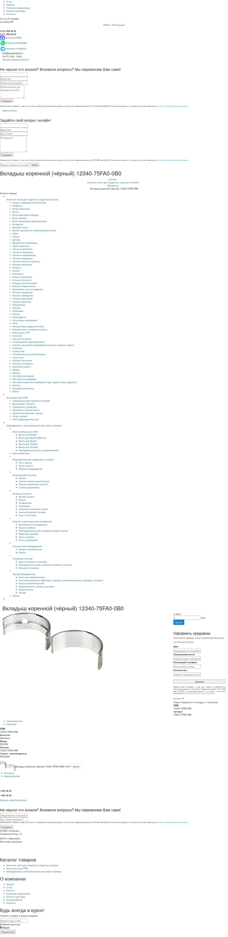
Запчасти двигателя (22, 248)
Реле (14, 323)
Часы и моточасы (27, 515)
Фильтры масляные (22, 360)
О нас (9, 1)
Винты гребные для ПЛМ (25, 431)
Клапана (16, 267)
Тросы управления (28, 539)
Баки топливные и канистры (33, 561)
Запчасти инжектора (22, 252)
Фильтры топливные (22, 363)
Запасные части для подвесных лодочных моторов (32, 199)
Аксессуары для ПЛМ (17, 397)
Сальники (17, 335)
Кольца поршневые (22, 276)
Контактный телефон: (185, 662)
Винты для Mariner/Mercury (32, 437)
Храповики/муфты (21, 366)
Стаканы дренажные (29, 487)
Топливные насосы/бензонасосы (29, 354)
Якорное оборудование (30, 468)
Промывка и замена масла (26, 409)
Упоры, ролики (19, 416)
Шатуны (16, 372)
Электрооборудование (23, 574)
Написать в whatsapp (16, 42)
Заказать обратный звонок (15, 59)
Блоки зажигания (21, 208)
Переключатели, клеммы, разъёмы (36, 586)
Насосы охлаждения (22, 295)
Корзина (4, 18)
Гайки (15, 233)
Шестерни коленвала (23, 375)
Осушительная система (24, 474)
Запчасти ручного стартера (26, 261)
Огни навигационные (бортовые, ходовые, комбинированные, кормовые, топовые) (61, 580)
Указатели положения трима (33, 509)
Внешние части (20, 227)
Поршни (16, 307)
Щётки (15, 391)
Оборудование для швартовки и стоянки (33, 459)
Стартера (17, 348)
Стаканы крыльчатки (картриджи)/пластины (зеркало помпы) (43, 344)
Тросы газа (18, 357)
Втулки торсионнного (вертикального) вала (34, 230)
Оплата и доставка (15, 10)
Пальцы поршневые (22, 298)
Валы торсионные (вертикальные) (29, 221)
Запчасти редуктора (22, 258)
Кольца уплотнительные (24, 283)
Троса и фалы (26, 465)
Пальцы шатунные (21, 301)
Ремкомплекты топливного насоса (29, 329)
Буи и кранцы (25, 462)
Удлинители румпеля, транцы (27, 413)
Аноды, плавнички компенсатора (29, 202)
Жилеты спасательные (30, 549)
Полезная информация (18, 7)
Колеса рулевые (27, 527)
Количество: (180, 670)
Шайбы (16, 369)
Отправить (6, 100)
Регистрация (118, 24)
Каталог (10, 884)
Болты (15, 211)
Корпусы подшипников (23, 286)
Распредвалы (19, 317)
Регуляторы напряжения (24, 320)
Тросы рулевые (26, 536)
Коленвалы (18, 273)
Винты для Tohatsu (28, 444)
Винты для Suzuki (27, 440)
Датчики (16, 239)
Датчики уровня (26, 496)
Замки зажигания (21, 245)
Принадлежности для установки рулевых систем (43, 530)
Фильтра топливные (29, 567)
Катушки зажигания (22, 264)
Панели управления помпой (33, 484)
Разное (16, 313)
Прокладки (17, 310)
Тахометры (24, 505)
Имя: (176, 646)
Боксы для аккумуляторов (32, 577)
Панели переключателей (31, 583)
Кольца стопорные (21, 279)
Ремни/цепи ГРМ (21, 332)
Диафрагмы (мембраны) (25, 242)
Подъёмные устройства (24, 406)
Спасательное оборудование (27, 546)
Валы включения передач (25, 214)
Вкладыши (17, 224)
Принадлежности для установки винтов (38, 450)
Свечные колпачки (21, 338)
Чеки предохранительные (25, 419)
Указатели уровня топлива (32, 512)
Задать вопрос (9, 110)
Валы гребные (19, 218)
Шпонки (16, 385)
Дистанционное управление (33, 524)
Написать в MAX (13, 37)
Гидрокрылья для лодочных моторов (31, 400)
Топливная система (22, 558)
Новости (10, 4)
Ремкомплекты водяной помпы (28, 326)
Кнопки (16, 270)
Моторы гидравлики (22, 292)
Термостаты (18, 351)
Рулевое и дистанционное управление (32, 521)
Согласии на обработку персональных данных (172, 106)
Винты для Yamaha (28, 447)
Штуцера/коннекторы (23, 388)
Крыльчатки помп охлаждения (27, 289)
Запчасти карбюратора (24, 255)
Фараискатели (26, 589)
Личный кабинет (14, 899)
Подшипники (18, 304)
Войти (106, 24)
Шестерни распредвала (24, 378)
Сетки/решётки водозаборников (28, 341)
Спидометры (25, 502)
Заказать (199, 681)
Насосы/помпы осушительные (34, 481)
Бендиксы (17, 205)
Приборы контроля (22, 493)
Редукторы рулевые (29, 533)
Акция (6, 927)
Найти (34, 164)
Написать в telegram (16, 48)
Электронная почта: (184, 654)
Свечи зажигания (21, 453)
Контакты (11, 13)
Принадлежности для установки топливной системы (45, 564)
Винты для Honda (27, 434)
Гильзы (16, 236)
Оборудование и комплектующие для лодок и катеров (33, 425)
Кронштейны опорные (23, 403)
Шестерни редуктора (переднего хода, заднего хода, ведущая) (44, 382)
